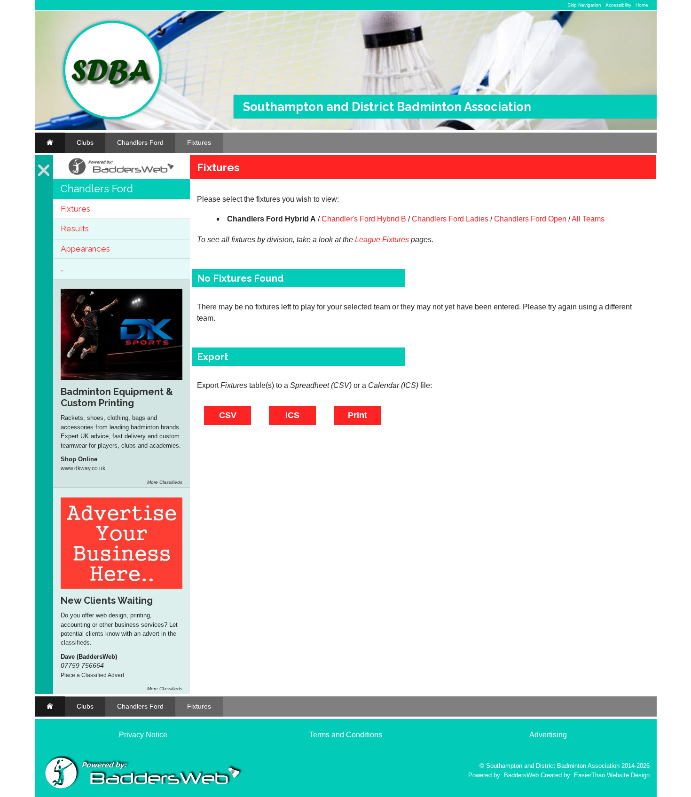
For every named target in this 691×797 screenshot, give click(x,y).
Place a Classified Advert (92, 675)
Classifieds (170, 482)
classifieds (75, 642)
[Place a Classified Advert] (121, 586)
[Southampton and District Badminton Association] (112, 117)
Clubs (85, 142)
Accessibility (618, 5)
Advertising (548, 735)
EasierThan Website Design (612, 775)
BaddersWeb (521, 775)
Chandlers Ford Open (530, 219)
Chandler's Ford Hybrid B (364, 219)
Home (642, 5)
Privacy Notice (143, 735)
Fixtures (199, 142)
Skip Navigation (584, 5)
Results (75, 228)
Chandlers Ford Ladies (450, 219)
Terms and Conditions (345, 735)
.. (62, 268)
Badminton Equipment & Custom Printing (117, 397)
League (367, 240)
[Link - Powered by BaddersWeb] (121, 175)
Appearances (85, 248)
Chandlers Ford (140, 142)
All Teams (588, 219)
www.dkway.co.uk (83, 468)
